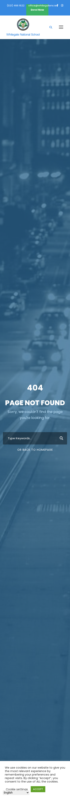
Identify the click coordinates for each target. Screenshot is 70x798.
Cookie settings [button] (17, 789)
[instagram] (62, 5)
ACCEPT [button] (38, 789)
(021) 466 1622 (15, 5)
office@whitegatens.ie (42, 5)
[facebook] (57, 5)
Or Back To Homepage (35, 450)
